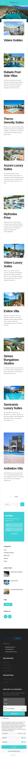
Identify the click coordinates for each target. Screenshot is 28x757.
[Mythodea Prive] (14, 202)
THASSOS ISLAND (7, 679)
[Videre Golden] (14, 28)
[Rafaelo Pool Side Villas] (14, 60)
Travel (5, 561)
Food (5, 550)
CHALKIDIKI (6, 682)
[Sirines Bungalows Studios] (14, 344)
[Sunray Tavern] (6, 583)
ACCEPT (14, 747)
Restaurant (7, 555)
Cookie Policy (13, 754)
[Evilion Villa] (14, 299)
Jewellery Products (9, 552)
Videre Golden (13, 40)
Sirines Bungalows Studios (11, 359)
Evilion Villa (11, 311)
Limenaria (8, 604)
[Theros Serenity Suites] (14, 107)
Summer (6, 558)
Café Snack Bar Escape (16, 589)
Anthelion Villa (13, 468)
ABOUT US (6, 662)
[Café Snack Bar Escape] (6, 591)
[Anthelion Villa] (14, 448)
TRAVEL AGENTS (7, 668)
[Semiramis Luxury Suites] (14, 393)
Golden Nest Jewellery (16, 572)
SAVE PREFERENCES (14, 751)
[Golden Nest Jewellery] (6, 574)
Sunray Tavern (14, 580)
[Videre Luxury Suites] (14, 251)
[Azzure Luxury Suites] (14, 154)
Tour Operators (7, 671)
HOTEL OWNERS (7, 665)
